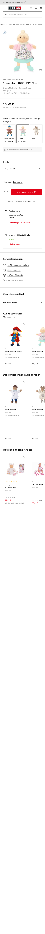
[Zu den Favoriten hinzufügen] (6, 192)
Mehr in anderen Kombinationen (19, 150)
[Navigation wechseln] (4, 8)
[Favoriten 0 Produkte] (36, 8)
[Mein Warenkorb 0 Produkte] (41, 8)
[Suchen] (6, 15)
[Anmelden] (31, 8)
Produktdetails (10, 302)
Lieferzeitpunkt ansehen (19, 223)
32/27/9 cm (10, 168)
